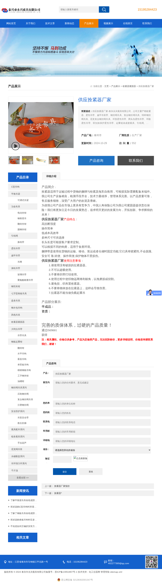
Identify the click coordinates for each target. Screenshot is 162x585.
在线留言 (128, 23)
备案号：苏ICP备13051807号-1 (61, 572)
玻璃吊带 (22, 274)
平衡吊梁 (15, 194)
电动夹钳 (22, 213)
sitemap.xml (116, 572)
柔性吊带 (15, 248)
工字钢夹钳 (23, 375)
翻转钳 (21, 348)
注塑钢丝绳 (23, 405)
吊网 (20, 262)
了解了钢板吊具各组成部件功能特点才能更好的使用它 (23, 513)
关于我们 (30, 23)
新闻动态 (69, 23)
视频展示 (108, 23)
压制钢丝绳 (23, 394)
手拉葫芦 (22, 443)
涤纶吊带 (15, 268)
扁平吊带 (15, 255)
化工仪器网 (94, 572)
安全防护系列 (18, 411)
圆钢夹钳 (22, 229)
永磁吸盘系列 (18, 456)
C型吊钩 (15, 186)
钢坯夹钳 (15, 286)
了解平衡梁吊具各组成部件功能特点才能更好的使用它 (23, 500)
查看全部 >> (23, 477)
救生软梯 (22, 423)
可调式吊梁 (23, 200)
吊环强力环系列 (19, 463)
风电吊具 (15, 315)
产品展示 (89, 23)
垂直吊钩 (22, 359)
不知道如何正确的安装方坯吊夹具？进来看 (23, 526)
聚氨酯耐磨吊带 (25, 280)
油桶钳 (21, 381)
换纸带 (21, 242)
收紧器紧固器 (129, 86)
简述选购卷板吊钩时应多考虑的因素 (23, 519)
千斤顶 (14, 470)
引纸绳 (14, 235)
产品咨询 (96, 161)
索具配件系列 (18, 429)
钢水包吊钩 (16, 307)
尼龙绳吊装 (16, 449)
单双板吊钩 (23, 364)
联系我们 (147, 23)
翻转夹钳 (22, 224)
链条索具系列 (18, 436)
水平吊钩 (22, 353)
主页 (106, 86)
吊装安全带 (23, 417)
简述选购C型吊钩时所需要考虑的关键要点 (23, 506)
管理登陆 (105, 572)
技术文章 (50, 23)
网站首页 (11, 23)
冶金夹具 (15, 206)
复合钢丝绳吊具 (25, 399)
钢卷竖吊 (22, 218)
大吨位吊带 (16, 329)
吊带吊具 (22, 335)
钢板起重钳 (16, 341)
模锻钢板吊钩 (24, 370)
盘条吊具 (15, 300)
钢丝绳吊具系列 (19, 387)
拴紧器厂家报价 (62, 486)
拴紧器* (58, 493)
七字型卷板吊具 (19, 293)
